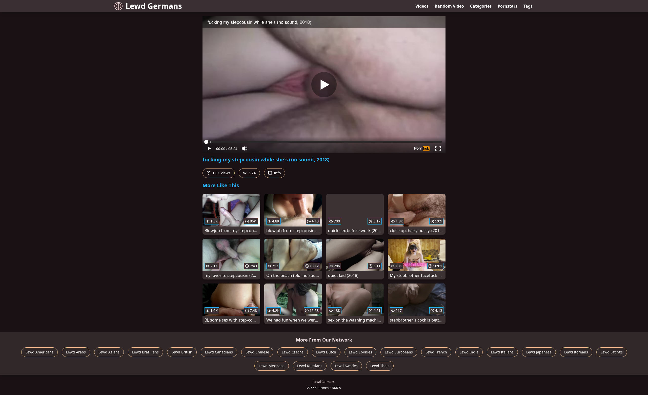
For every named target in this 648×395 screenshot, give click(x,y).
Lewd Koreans (576, 352)
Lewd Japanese (539, 352)
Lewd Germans (154, 6)
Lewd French (436, 352)
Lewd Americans (39, 352)
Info (277, 173)
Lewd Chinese (257, 352)
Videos (422, 6)
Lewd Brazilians (145, 352)
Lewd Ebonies (360, 352)
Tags (528, 6)
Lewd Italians (502, 352)
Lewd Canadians (219, 352)
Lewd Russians (309, 365)
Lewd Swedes (346, 365)
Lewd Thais (379, 365)
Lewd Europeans (399, 352)
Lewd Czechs (292, 352)
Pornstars (507, 6)
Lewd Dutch (326, 352)
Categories (481, 6)
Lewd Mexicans (272, 365)
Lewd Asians (108, 352)
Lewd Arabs (76, 352)
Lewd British (181, 352)
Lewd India (469, 352)
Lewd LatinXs (612, 352)
